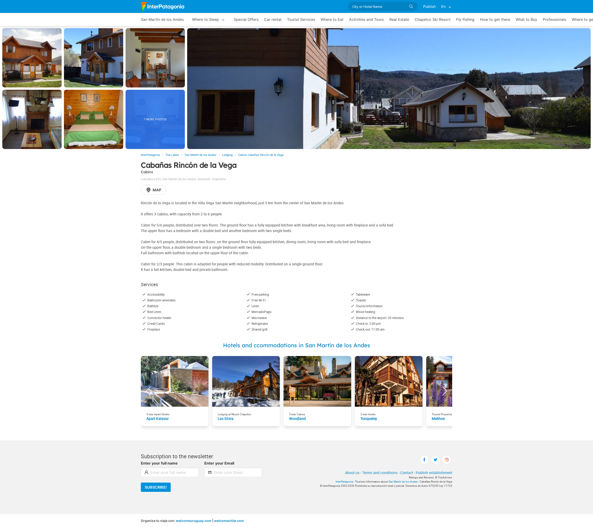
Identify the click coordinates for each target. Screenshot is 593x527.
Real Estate (399, 19)
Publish (429, 6)
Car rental (272, 19)
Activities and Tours (366, 19)
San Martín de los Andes (162, 19)
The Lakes (172, 155)
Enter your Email (219, 463)
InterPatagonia (150, 155)
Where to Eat (332, 19)
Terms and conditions (379, 472)
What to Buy (526, 19)
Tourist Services (301, 19)
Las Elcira (225, 418)
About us (352, 472)
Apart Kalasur (157, 418)
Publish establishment (434, 472)
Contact (406, 472)
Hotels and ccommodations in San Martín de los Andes (296, 345)
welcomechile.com (229, 521)
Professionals (554, 19)
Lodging (227, 155)
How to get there (495, 19)
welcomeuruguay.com (193, 521)
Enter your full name (159, 463)
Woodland (297, 418)
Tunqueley (368, 418)
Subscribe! (156, 487)
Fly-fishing (465, 19)
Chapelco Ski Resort (433, 19)
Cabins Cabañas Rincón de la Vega (261, 155)
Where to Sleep (205, 19)
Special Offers (246, 19)
